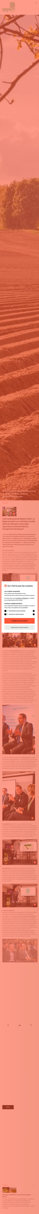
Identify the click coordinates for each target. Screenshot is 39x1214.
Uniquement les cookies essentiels (19, 627)
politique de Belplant (22, 598)
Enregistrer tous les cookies (19, 621)
